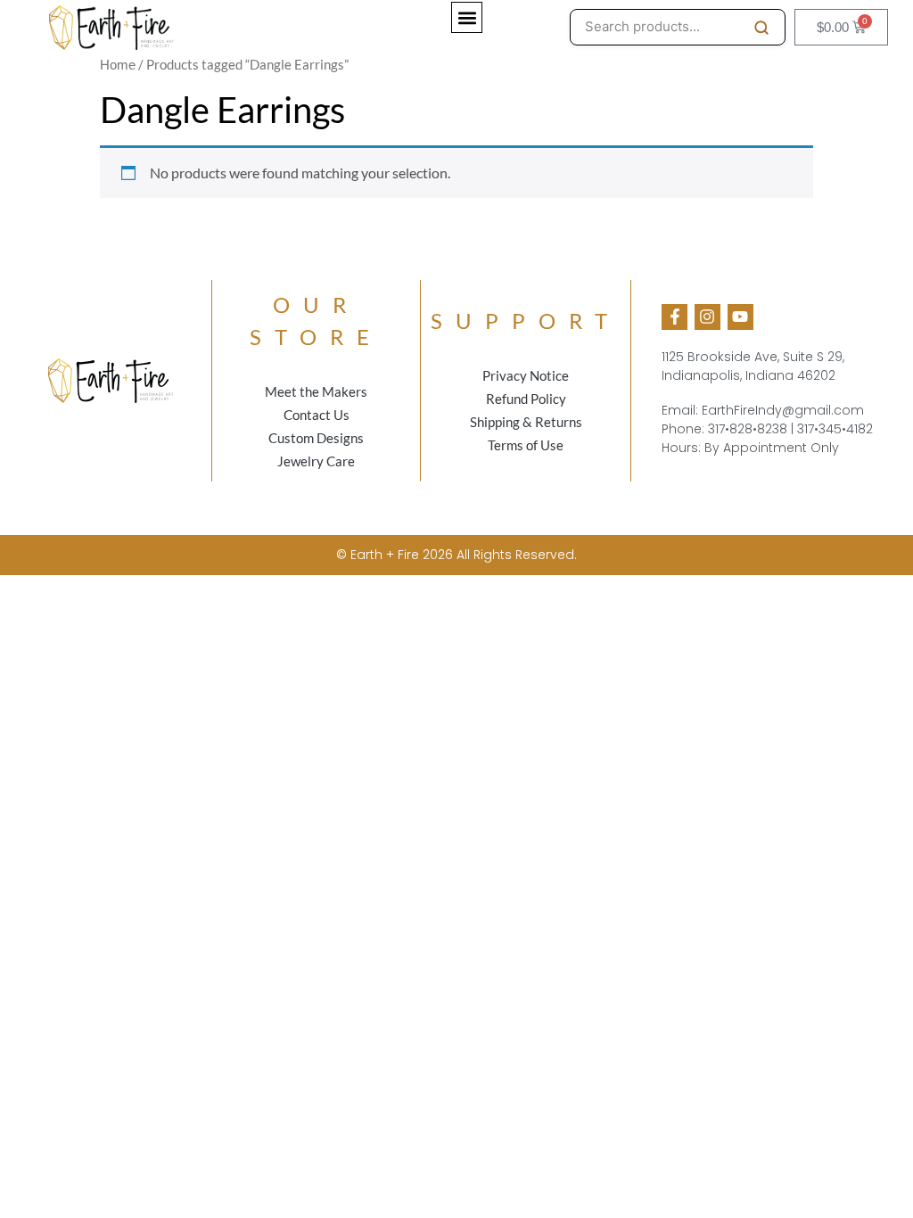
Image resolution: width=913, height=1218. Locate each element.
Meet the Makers (316, 391)
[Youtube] (740, 317)
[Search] (761, 27)
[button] (466, 17)
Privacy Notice (525, 375)
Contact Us (317, 415)
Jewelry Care (316, 461)
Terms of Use (525, 445)
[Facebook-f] (674, 317)
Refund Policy (526, 399)
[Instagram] (707, 317)
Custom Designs (316, 438)
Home (118, 65)
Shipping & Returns (526, 422)
